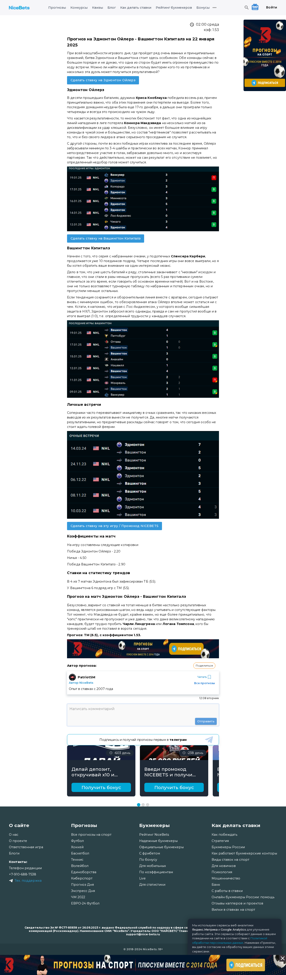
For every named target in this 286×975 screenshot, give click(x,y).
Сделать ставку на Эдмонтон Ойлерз (103, 80)
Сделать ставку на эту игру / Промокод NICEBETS (114, 526)
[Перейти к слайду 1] (138, 804)
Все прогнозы (204, 683)
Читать (202, 677)
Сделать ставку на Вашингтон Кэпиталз (106, 238)
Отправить (205, 721)
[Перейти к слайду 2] (143, 804)
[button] (204, 665)
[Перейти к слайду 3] (147, 804)
